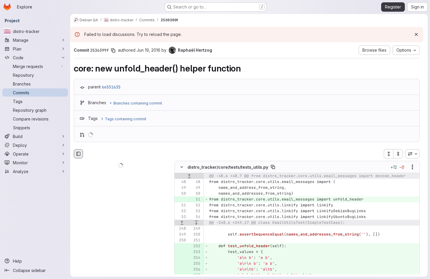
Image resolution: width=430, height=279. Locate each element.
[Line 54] (195, 217)
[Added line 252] (195, 246)
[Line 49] (181, 188)
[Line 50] (181, 194)
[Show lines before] (189, 176)
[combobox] (412, 153)
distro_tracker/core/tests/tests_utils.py (228, 167)
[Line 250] (195, 235)
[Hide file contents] (181, 167)
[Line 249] (195, 229)
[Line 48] (181, 182)
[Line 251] (195, 240)
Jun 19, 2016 (148, 50)
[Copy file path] (272, 167)
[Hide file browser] (78, 153)
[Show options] (412, 167)
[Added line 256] (195, 270)
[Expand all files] (388, 153)
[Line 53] (195, 211)
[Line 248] (181, 229)
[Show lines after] (196, 223)
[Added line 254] (195, 258)
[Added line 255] (195, 264)
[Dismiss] (416, 34)
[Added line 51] (195, 200)
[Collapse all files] (398, 153)
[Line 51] (181, 205)
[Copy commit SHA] (113, 50)
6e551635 (111, 87)
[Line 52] (195, 205)
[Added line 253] (195, 252)
